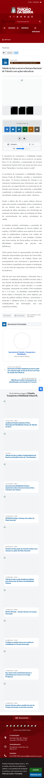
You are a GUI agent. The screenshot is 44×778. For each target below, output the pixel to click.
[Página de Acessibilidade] (32, 16)
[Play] (20, 138)
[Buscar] (40, 21)
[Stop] (24, 138)
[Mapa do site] (28, 16)
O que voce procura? (8, 22)
